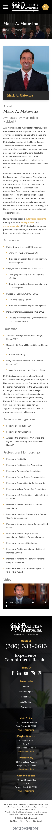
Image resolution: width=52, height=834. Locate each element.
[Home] (25, 7)
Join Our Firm (26, 702)
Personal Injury (26, 691)
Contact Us (26, 707)
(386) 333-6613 (26, 646)
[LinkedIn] (19, 673)
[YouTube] (26, 673)
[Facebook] (13, 673)
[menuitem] (13, 821)
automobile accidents (36, 219)
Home (26, 686)
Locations (26, 696)
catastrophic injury (11, 226)
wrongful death (28, 222)
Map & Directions (26, 730)
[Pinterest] (39, 673)
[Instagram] (33, 673)
